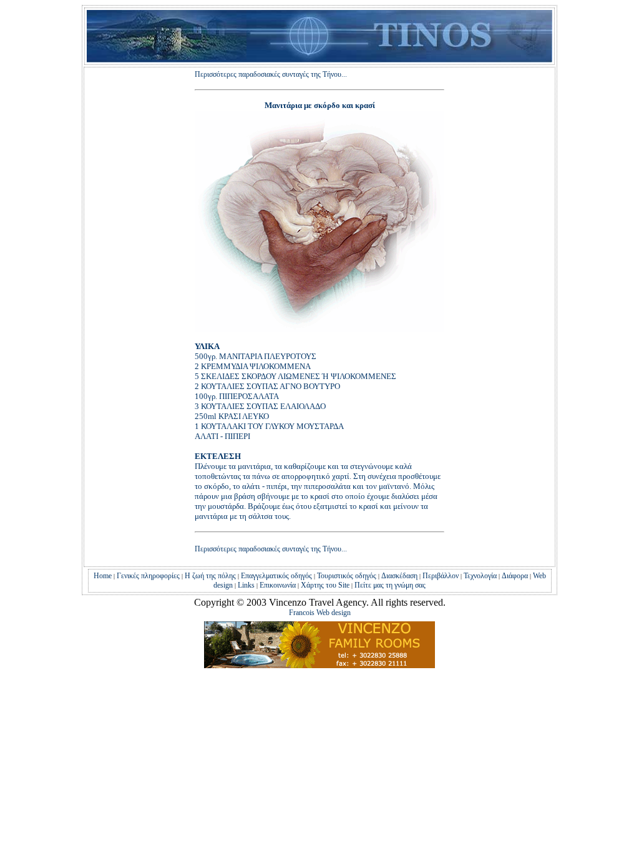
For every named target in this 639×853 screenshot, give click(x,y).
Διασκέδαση (399, 575)
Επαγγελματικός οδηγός (276, 575)
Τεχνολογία (480, 575)
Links (245, 585)
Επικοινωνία (278, 585)
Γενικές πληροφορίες (148, 575)
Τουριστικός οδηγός (346, 575)
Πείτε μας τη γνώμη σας (389, 585)
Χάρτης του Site (325, 585)
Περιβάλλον (440, 575)
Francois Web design (320, 612)
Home (103, 575)
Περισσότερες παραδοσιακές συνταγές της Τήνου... (271, 74)
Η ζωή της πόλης (209, 575)
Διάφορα (515, 575)
